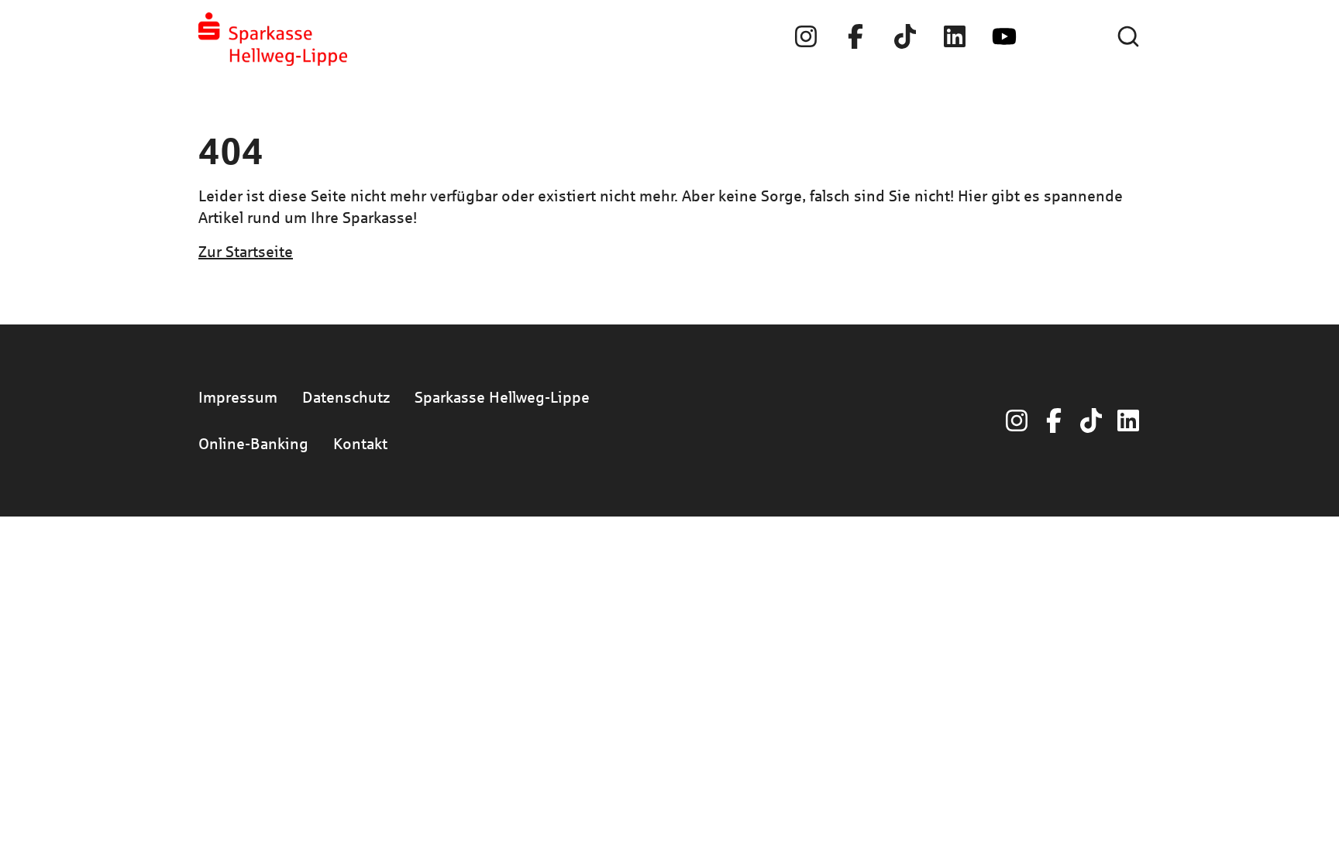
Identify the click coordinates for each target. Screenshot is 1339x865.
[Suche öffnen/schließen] (1128, 36)
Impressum (237, 397)
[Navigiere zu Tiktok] (905, 36)
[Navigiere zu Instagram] (805, 36)
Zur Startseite (245, 251)
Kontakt (360, 443)
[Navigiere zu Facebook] (855, 36)
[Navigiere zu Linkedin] (954, 36)
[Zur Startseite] (272, 39)
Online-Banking (253, 443)
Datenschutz (346, 397)
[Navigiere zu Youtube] (1004, 36)
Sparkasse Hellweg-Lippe (502, 397)
